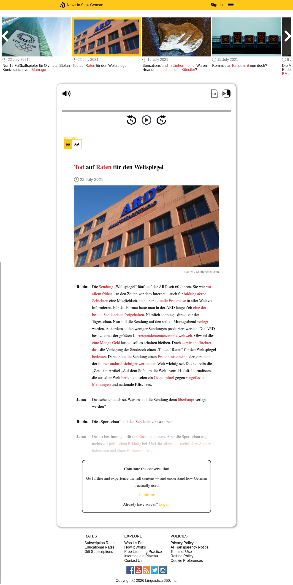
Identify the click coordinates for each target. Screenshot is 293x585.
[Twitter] (154, 570)
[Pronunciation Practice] (226, 93)
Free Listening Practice (143, 552)
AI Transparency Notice (190, 547)
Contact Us (133, 561)
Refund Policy (182, 556)
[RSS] (146, 570)
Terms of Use (181, 552)
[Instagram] (163, 570)
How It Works (135, 547)
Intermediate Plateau (141, 556)
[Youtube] (138, 570)
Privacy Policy (182, 543)
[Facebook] (130, 570)
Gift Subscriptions (98, 552)
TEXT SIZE (70, 138)
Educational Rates (99, 547)
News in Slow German (69, 5)
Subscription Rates (99, 543)
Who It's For (134, 543)
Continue (146, 495)
